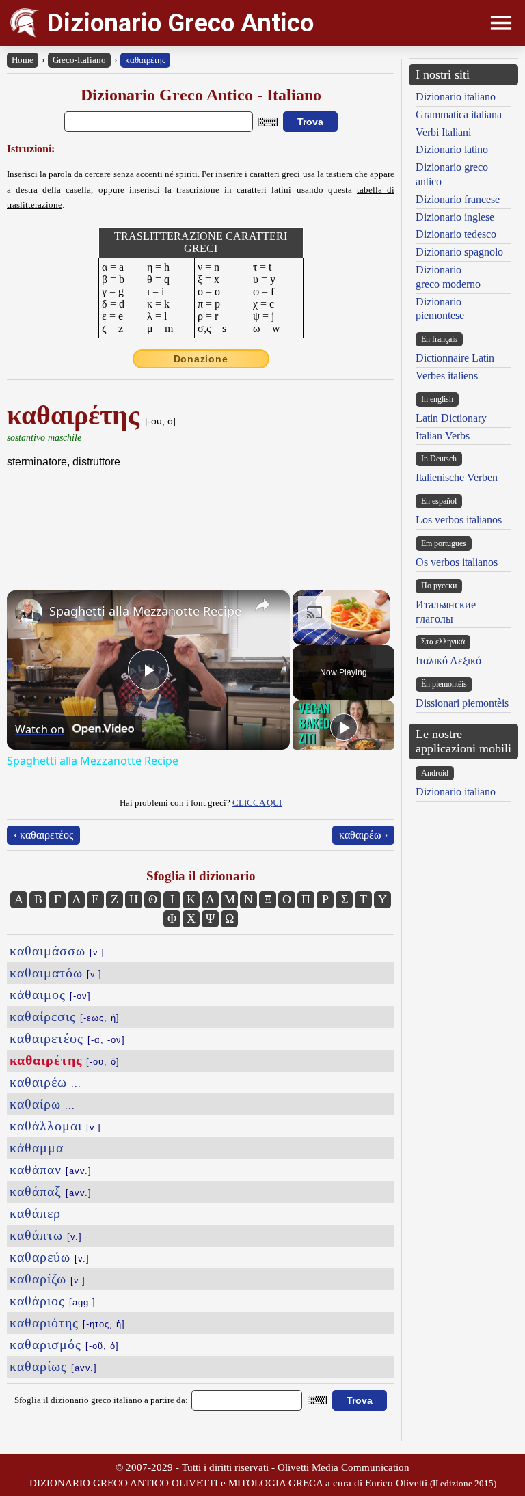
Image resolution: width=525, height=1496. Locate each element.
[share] (262, 605)
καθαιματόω (56, 972)
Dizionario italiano (456, 97)
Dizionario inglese (455, 217)
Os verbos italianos (457, 562)
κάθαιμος (50, 994)
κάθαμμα (44, 1147)
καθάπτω (46, 1234)
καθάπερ (35, 1213)
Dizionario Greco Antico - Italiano (201, 95)
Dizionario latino (452, 149)
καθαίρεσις (65, 1016)
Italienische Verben (457, 477)
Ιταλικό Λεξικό (448, 660)
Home (22, 60)
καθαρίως (53, 1366)
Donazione (201, 358)
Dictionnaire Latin (455, 358)
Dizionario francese (458, 199)
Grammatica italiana (459, 114)
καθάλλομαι (55, 1125)
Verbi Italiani (443, 132)
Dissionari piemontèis (462, 703)
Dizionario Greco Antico (180, 23)
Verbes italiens (447, 375)
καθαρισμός (64, 1344)
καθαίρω (42, 1103)
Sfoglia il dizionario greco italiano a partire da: (101, 1400)
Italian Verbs (443, 435)
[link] (28, 612)
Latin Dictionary (451, 418)
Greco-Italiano (79, 60)
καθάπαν (51, 1169)
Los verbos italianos (459, 520)
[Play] (344, 727)
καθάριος (53, 1300)
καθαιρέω (45, 1081)
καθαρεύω (50, 1256)
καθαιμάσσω (57, 950)
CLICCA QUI (257, 803)
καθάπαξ (51, 1191)
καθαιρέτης (145, 60)
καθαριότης (67, 1322)
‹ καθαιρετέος (43, 835)
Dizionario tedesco (456, 234)
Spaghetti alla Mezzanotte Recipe (145, 611)
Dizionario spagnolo (459, 252)
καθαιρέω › (363, 835)
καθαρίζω (47, 1278)
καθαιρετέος (67, 1038)
